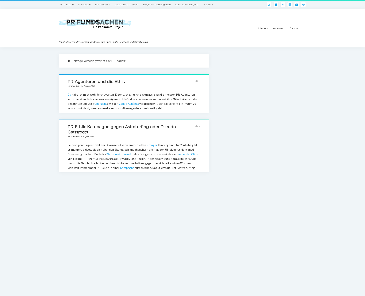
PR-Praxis (65, 4)
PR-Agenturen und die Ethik (96, 81)
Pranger (152, 145)
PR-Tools (83, 4)
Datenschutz (297, 28)
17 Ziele (206, 4)
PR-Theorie (101, 4)
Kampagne (127, 168)
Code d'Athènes (129, 103)
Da (69, 94)
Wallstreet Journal (118, 154)
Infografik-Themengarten (157, 4)
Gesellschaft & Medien (126, 4)
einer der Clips (188, 154)
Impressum (279, 28)
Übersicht (100, 103)
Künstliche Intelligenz (186, 4)
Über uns (263, 28)
